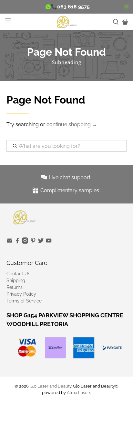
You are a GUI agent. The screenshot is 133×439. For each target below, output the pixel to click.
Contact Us (18, 273)
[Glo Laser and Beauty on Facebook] (17, 242)
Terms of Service (24, 300)
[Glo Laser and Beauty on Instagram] (25, 242)
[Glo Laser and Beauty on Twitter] (41, 242)
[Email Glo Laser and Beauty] (9, 242)
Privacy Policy (21, 294)
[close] (126, 7)
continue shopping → (71, 124)
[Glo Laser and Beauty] (66, 22)
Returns (14, 287)
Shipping (15, 280)
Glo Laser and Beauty (50, 386)
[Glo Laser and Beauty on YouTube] (49, 242)
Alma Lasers (79, 392)
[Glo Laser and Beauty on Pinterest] (33, 242)
